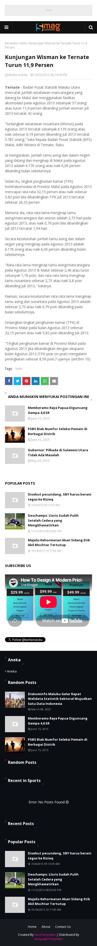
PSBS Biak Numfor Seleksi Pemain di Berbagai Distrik (57, 431)
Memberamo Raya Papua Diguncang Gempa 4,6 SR (58, 410)
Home (32, 927)
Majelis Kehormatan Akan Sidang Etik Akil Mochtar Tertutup (59, 542)
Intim (23, 43)
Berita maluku (18, 75)
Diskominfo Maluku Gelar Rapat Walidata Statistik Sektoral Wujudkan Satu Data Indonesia (60, 699)
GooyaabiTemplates (48, 939)
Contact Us (63, 927)
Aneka (12, 671)
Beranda (11, 43)
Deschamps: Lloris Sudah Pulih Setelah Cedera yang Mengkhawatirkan (53, 520)
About (46, 927)
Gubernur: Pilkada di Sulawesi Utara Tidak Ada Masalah (58, 452)
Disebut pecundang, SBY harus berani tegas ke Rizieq (59, 496)
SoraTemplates (45, 935)
